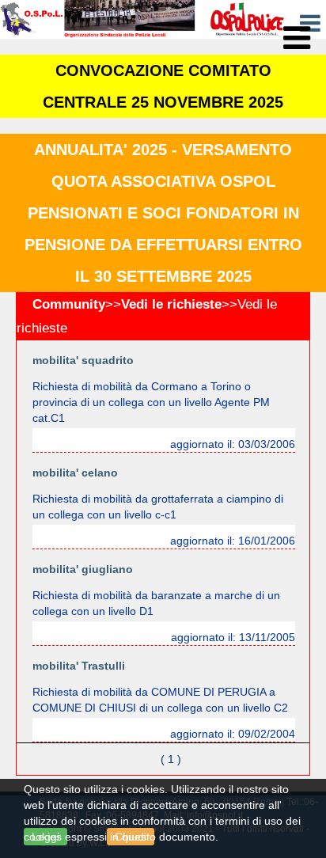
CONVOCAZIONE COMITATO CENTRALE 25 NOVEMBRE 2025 (163, 86)
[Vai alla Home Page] (142, 18)
